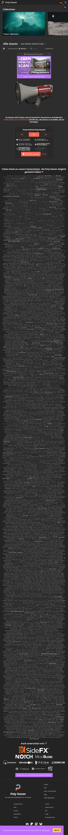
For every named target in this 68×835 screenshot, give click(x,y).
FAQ (45, 788)
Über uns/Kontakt (50, 791)
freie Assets (26, 139)
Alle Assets (10, 44)
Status (16, 817)
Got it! (56, 830)
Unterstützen (18, 804)
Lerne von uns (41, 147)
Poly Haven (11, 2)
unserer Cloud (25, 150)
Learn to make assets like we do (34, 77)
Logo (47, 814)
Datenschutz (49, 807)
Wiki (15, 807)
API (46, 811)
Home (46, 784)
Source (16, 811)
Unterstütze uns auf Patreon (16, 120)
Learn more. (46, 830)
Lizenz (47, 804)
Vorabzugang (40, 139)
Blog (45, 794)
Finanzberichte (50, 817)
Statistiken (17, 814)
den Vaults (29, 145)
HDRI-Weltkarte (49, 798)
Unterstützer (33, 169)
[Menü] (65, 2)
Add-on (44, 145)
